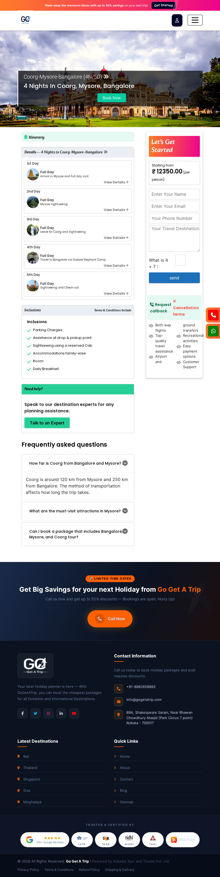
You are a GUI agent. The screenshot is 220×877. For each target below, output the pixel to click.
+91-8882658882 (141, 686)
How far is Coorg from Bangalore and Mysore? (75, 463)
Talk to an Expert (47, 422)
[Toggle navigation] (195, 20)
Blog (123, 790)
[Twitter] (35, 713)
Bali (26, 756)
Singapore (31, 779)
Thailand (30, 767)
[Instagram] (48, 713)
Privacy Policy (28, 870)
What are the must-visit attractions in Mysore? (75, 511)
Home (125, 756)
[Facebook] (22, 713)
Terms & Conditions (59, 870)
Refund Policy (89, 870)
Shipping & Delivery (120, 870)
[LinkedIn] (61, 713)
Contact (126, 779)
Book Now (112, 97)
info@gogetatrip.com (144, 699)
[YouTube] (74, 713)
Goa (26, 790)
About (125, 767)
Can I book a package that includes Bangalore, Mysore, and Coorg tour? (76, 534)
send (174, 277)
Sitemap (126, 802)
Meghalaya (32, 802)
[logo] (25, 20)
